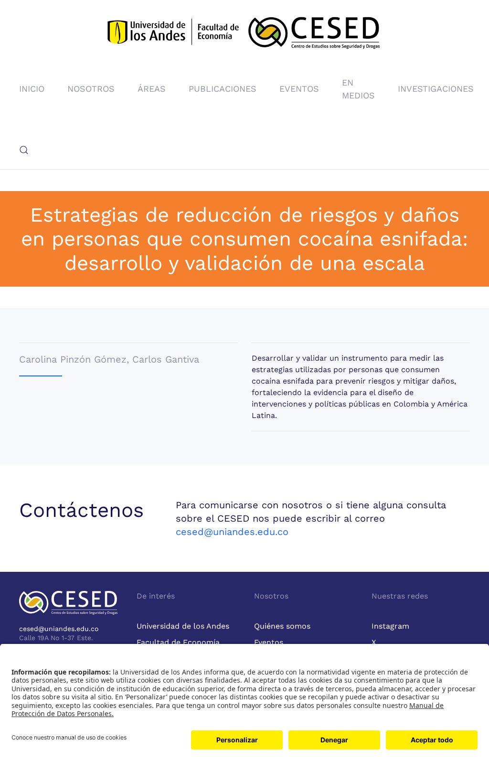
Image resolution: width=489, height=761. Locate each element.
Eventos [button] (299, 89)
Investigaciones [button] (436, 89)
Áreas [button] (152, 89)
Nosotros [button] (91, 89)
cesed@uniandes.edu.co (232, 531)
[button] (24, 150)
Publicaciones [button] (222, 89)
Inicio (31, 89)
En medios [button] (358, 88)
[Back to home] (244, 35)
